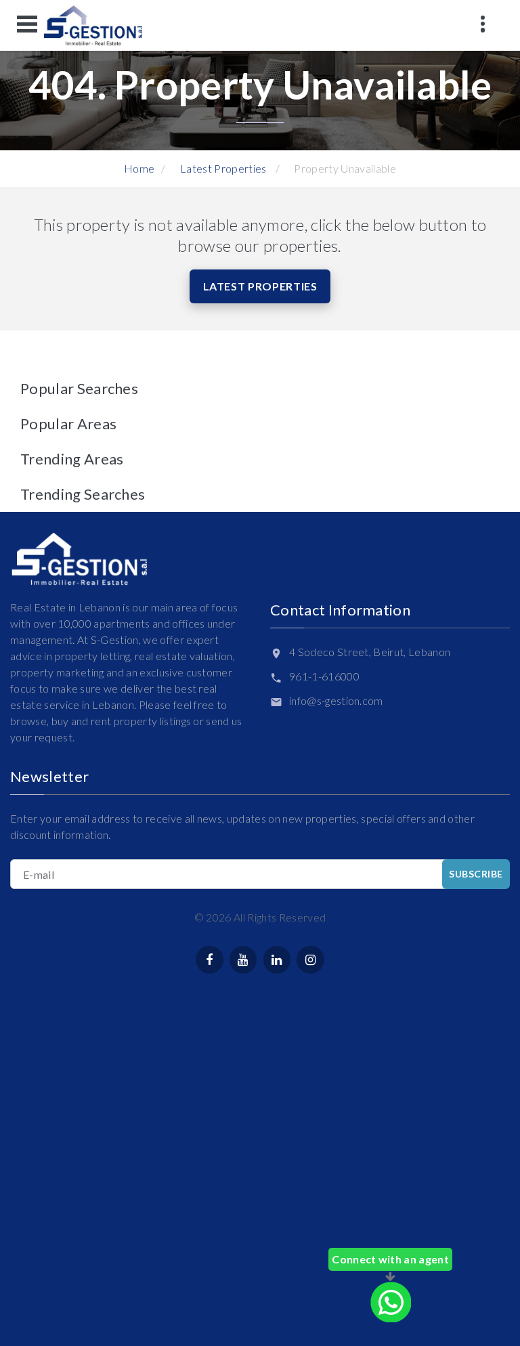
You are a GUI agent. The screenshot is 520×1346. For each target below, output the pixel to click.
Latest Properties (223, 168)
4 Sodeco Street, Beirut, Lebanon (369, 651)
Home (139, 168)
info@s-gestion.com (336, 700)
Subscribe (476, 874)
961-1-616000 (324, 676)
